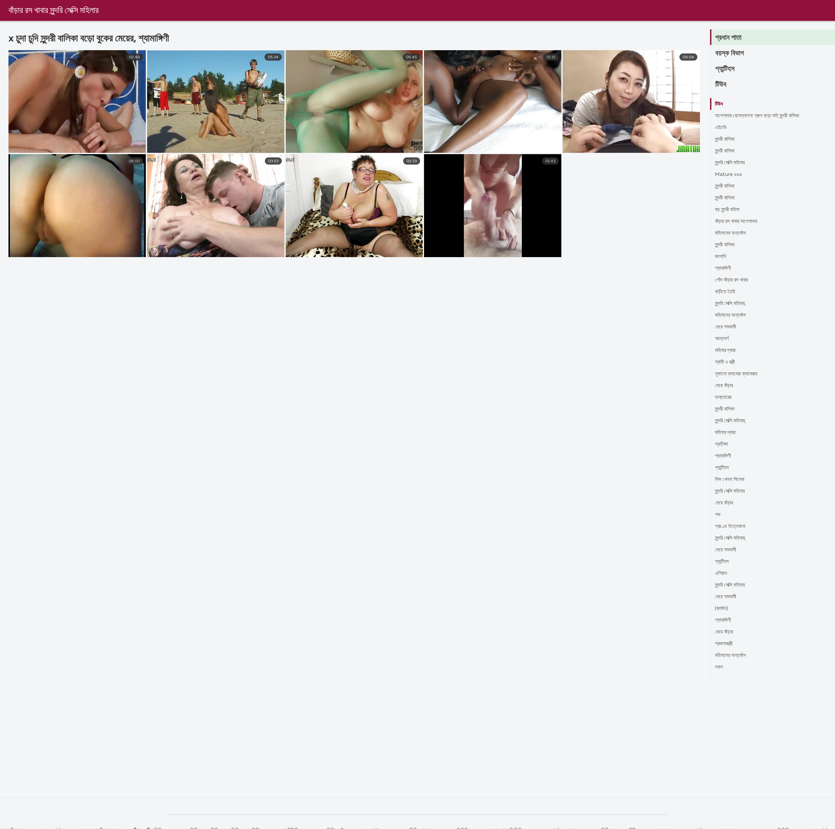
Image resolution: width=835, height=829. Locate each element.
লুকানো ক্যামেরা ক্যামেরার (736, 374)
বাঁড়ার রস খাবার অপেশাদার (736, 221)
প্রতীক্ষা (721, 444)
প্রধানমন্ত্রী (724, 644)
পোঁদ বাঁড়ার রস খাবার (731, 280)
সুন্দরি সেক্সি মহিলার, (730, 303)
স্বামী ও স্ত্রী (725, 362)
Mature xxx (728, 174)
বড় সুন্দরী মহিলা (727, 209)
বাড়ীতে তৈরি (725, 292)
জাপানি (720, 256)
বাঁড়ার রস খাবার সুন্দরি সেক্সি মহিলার (53, 11)
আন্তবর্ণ (722, 339)
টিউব (720, 84)
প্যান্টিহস (725, 69)
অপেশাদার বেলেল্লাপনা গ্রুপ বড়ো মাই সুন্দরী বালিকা (757, 116)
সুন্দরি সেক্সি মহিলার (730, 163)
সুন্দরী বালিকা (725, 139)
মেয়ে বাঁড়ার (724, 385)
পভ (718, 514)
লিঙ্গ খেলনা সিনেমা (729, 479)
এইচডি (721, 127)
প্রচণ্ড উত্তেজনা (730, 526)
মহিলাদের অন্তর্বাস (730, 233)
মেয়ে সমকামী (725, 327)
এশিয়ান (721, 573)
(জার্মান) (721, 608)
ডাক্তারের (723, 397)
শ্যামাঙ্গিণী (723, 268)
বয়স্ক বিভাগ (729, 53)
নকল (719, 667)
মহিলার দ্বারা (725, 350)
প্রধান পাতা (728, 37)
